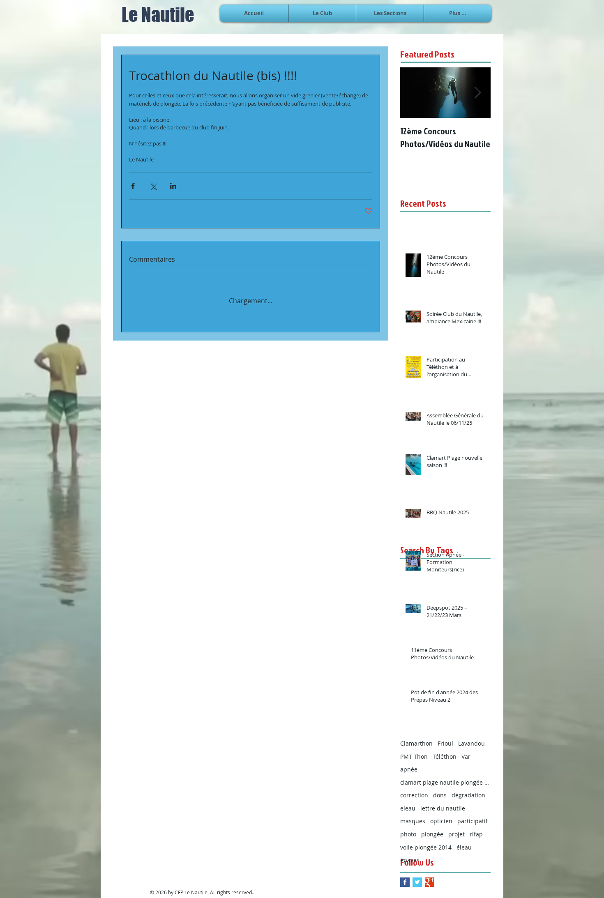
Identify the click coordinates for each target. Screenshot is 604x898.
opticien (441, 815)
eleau (407, 802)
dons (440, 789)
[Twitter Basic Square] (417, 876)
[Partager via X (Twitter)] (153, 186)
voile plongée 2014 (426, 841)
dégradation (468, 789)
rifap (476, 828)
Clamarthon (416, 737)
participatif (472, 815)
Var (465, 751)
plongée (432, 828)
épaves (410, 854)
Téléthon (444, 751)
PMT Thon (414, 751)
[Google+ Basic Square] (429, 876)
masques (412, 815)
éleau (464, 841)
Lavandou (471, 737)
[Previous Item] (413, 92)
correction (414, 789)
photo (408, 828)
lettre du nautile (442, 802)
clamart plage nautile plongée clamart (445, 777)
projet (456, 828)
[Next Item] (477, 92)
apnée (408, 763)
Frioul (445, 737)
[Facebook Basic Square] (405, 876)
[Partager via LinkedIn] (173, 186)
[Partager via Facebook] (133, 186)
